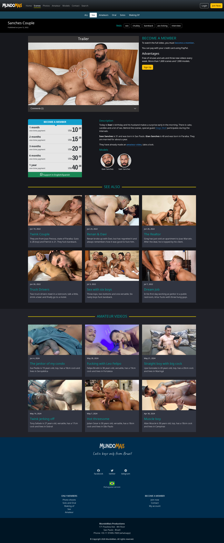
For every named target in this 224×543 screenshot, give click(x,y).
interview (176, 25)
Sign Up (147, 67)
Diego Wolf (161, 128)
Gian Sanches (107, 169)
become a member (184, 42)
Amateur (56, 5)
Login (204, 5)
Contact (75, 5)
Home (29, 5)
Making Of (134, 15)
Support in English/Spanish (56, 174)
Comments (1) (37, 108)
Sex (93, 15)
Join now (155, 499)
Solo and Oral (69, 502)
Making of (69, 506)
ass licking (162, 25)
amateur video (134, 144)
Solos (122, 15)
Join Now (216, 5)
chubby (136, 25)
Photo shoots (69, 499)
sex (126, 25)
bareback (148, 25)
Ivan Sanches (124, 169)
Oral (114, 15)
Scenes (37, 5)
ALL (86, 15)
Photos (46, 5)
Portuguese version (112, 487)
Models (66, 5)
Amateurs (103, 15)
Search (85, 5)
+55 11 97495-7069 (110, 533)
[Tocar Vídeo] (83, 74)
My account (154, 506)
